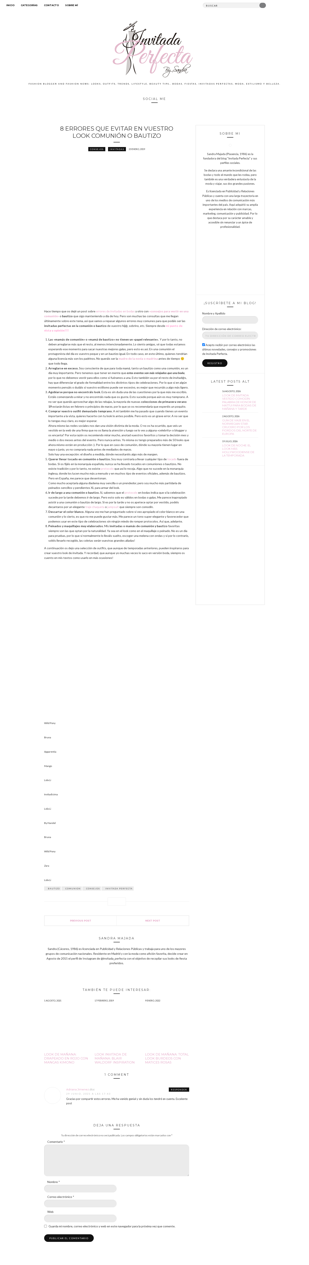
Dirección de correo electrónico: (221, 329)
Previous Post (80, 920)
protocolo (107, 468)
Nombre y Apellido (213, 313)
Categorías (29, 5)
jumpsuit (113, 507)
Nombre (53, 1182)
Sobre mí (71, 5)
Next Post (152, 920)
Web (50, 1211)
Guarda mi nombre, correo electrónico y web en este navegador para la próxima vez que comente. (112, 1226)
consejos (93, 888)
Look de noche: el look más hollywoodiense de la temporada (238, 450)
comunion (73, 888)
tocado (172, 459)
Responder (179, 1089)
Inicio (10, 5)
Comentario (56, 1141)
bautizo (54, 888)
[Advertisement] (230, 535)
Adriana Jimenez (77, 1089)
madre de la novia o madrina (138, 358)
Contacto (51, 5)
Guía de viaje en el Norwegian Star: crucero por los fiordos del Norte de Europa (239, 427)
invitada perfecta (119, 888)
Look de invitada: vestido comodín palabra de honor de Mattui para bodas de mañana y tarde (239, 402)
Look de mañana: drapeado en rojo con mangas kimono (66, 1058)
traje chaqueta (94, 507)
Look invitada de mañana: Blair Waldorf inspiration (115, 1058)
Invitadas (117, 149)
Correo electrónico (60, 1197)
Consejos (97, 149)
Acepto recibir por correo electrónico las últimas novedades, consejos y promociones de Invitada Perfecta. (229, 349)
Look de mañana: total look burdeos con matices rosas (167, 1058)
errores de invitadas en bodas (115, 311)
